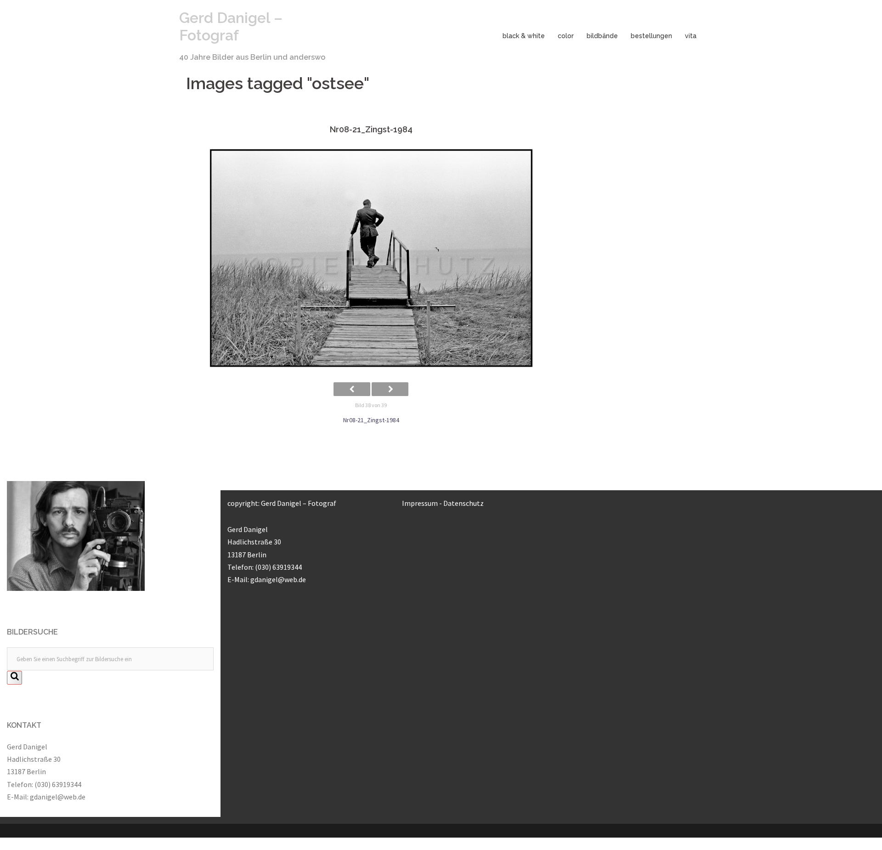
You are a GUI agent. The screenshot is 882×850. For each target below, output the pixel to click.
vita (690, 36)
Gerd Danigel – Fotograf (231, 26)
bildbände (602, 36)
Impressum (420, 503)
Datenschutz (463, 503)
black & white (524, 36)
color (566, 36)
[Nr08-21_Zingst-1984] (371, 258)
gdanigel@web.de (57, 796)
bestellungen (651, 36)
